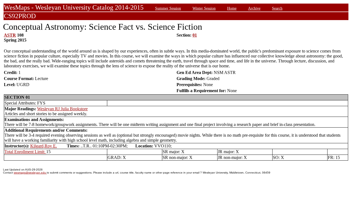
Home (232, 8)
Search (277, 8)
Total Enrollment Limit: (25, 151)
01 (195, 35)
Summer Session (168, 8)
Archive (254, 8)
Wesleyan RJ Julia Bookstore (62, 108)
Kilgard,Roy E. (43, 146)
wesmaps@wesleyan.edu (30, 172)
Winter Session (204, 8)
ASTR (10, 35)
